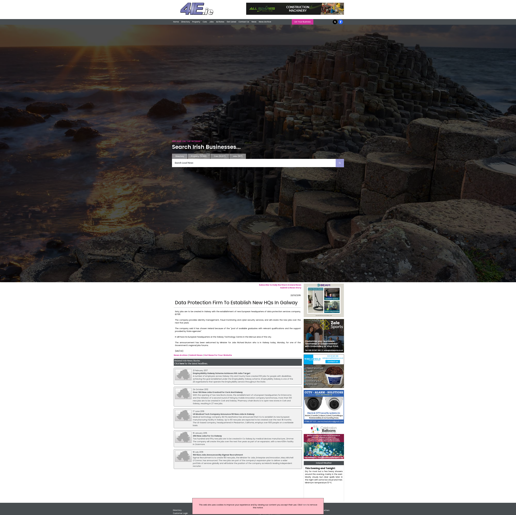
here (182, 364)
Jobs (211, 21)
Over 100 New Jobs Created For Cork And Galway (218, 392)
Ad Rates (220, 21)
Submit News (196, 355)
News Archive (265, 21)
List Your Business (302, 21)
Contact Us (244, 21)
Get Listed (231, 21)
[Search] (340, 163)
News (254, 21)
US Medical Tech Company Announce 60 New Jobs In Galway (224, 414)
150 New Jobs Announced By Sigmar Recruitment (218, 454)
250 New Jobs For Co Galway (207, 436)
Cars (205, 21)
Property (196, 21)
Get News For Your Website (218, 355)
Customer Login (180, 513)
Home (176, 21)
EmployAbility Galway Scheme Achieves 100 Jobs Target (221, 373)
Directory (185, 21)
